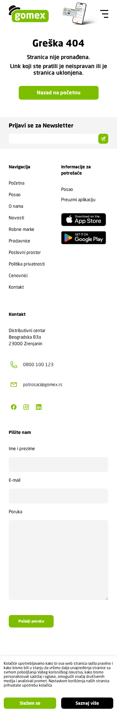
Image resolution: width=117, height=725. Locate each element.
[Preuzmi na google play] (83, 237)
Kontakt (16, 287)
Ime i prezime (22, 448)
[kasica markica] (80, 13)
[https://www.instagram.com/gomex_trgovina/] (26, 407)
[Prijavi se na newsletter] (103, 139)
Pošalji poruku (31, 621)
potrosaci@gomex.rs (42, 384)
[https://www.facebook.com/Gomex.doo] (14, 407)
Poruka (15, 511)
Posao (15, 194)
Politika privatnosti (27, 263)
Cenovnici (18, 275)
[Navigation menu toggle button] (103, 14)
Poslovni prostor (25, 252)
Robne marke (21, 229)
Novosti (16, 217)
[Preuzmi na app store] (83, 219)
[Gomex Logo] (29, 13)
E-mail (14, 480)
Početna (16, 183)
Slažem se (30, 703)
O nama (16, 206)
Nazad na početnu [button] (58, 93)
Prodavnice (19, 240)
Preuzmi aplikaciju (78, 199)
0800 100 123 (38, 364)
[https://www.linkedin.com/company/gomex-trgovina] (39, 407)
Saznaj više (87, 703)
